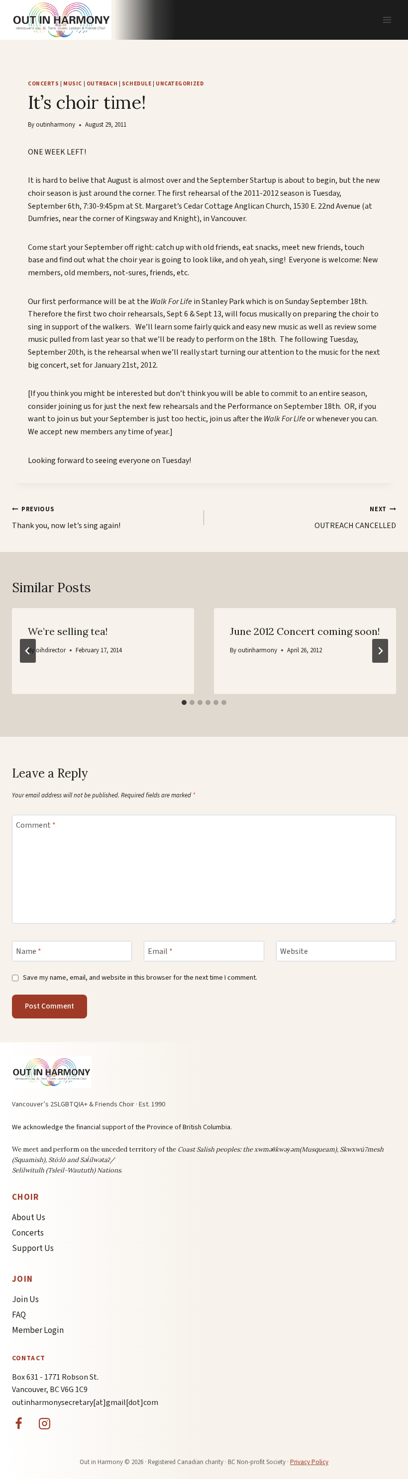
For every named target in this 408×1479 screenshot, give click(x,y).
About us (28, 1218)
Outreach (102, 83)
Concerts (43, 83)
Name (28, 951)
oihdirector (51, 650)
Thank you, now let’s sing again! (66, 518)
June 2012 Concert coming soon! (305, 631)
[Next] (380, 651)
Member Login (38, 1330)
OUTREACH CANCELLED (355, 518)
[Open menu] (387, 19)
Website (294, 951)
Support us (33, 1248)
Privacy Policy (309, 1462)
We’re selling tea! (68, 631)
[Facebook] (18, 1423)
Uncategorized (180, 83)
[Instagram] (44, 1423)
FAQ (19, 1315)
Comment (36, 825)
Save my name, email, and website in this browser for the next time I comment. (140, 978)
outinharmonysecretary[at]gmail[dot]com (85, 1402)
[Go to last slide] (28, 651)
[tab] (184, 702)
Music (72, 83)
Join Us (25, 1300)
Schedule (136, 83)
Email (160, 951)
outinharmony (55, 124)
